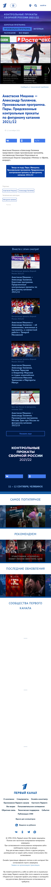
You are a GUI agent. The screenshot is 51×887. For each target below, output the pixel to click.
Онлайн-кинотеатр (39, 799)
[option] (12, 77)
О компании (8, 799)
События (45, 810)
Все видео (10, 806)
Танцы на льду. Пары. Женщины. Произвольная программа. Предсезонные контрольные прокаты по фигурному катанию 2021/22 (25, 171)
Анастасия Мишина (9, 191)
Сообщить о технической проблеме (35, 87)
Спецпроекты (23, 799)
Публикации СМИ (25, 814)
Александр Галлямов (26, 191)
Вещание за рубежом (27, 825)
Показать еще (25, 433)
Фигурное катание (9, 200)
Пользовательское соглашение (31, 806)
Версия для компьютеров (25, 819)
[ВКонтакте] (11, 140)
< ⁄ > (37, 140)
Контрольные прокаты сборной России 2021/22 (21, 16)
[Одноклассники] (25, 140)
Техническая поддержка (28, 810)
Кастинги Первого (39, 802)
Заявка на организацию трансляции (25, 865)
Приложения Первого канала (16, 802)
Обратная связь (8, 810)
